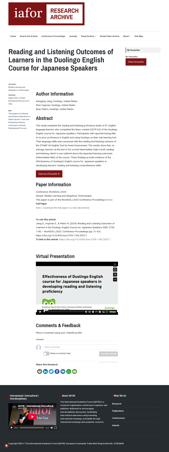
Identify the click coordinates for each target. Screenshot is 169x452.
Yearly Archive (87, 36)
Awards (115, 425)
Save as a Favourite (48, 174)
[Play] (11, 427)
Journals (73, 36)
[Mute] (51, 427)
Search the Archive (29, 36)
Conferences (118, 418)
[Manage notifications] (6, 446)
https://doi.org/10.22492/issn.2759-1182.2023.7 (84, 239)
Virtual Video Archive (109, 36)
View (109, 199)
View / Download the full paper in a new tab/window (63, 207)
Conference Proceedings (53, 36)
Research (116, 404)
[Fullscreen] (55, 427)
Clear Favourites (136, 62)
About (126, 36)
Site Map (138, 36)
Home (13, 36)
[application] (32, 416)
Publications (118, 411)
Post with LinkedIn (108, 354)
